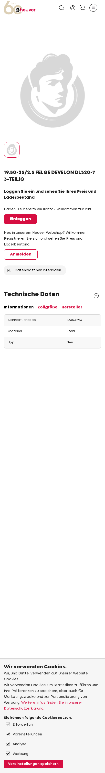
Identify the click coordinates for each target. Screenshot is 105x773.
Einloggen (20, 219)
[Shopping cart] (82, 8)
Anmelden (21, 254)
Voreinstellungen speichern (33, 764)
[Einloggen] (73, 7)
